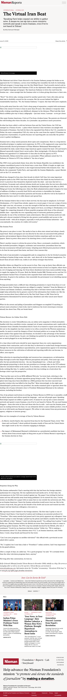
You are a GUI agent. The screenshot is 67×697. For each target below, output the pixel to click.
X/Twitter (60, 660)
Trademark (44, 693)
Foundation (28, 660)
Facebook (60, 665)
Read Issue (33, 591)
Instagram (60, 662)
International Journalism (13, 10)
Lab (47, 660)
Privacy (51, 693)
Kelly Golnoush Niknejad (12, 29)
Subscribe (60, 657)
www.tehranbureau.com (8, 568)
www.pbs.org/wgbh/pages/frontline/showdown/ (17, 571)
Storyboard (27, 663)
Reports (39, 660)
